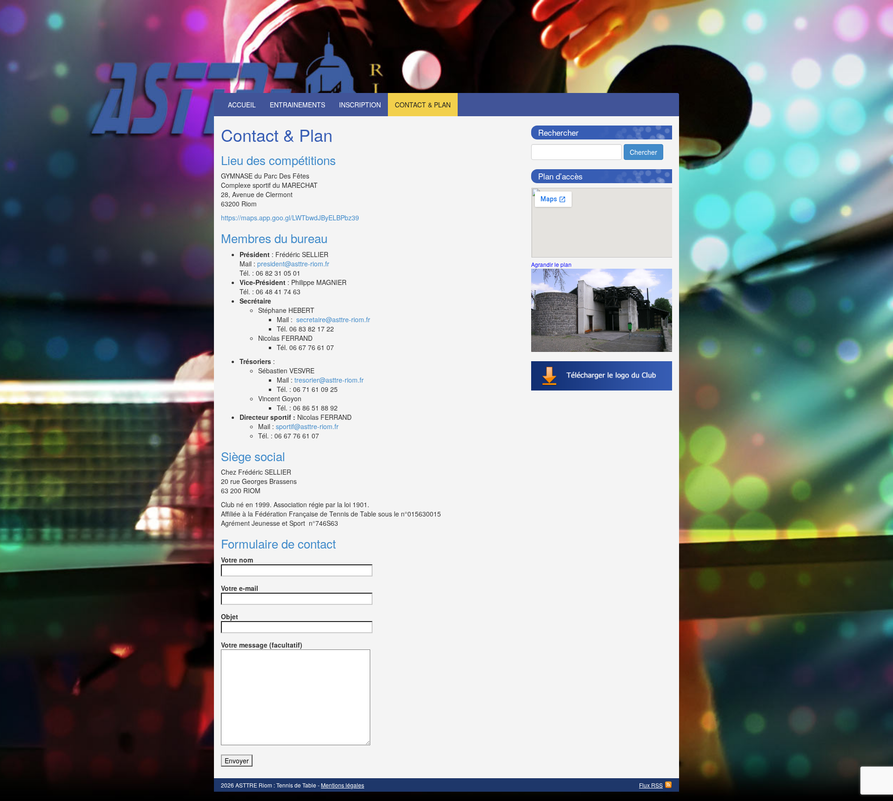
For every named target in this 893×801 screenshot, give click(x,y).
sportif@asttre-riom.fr (307, 426)
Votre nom (237, 559)
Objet (229, 616)
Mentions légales (342, 785)
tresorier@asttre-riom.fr (329, 379)
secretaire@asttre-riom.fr (333, 319)
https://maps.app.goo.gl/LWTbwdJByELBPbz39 (290, 217)
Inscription (360, 104)
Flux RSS (651, 785)
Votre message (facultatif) (261, 644)
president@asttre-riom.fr (293, 263)
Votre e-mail (239, 588)
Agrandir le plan (551, 264)
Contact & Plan (423, 104)
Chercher (643, 152)
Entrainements (297, 104)
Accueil (242, 104)
